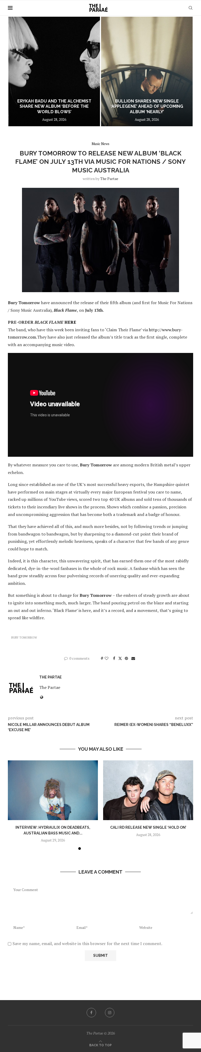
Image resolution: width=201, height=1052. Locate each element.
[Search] (190, 7)
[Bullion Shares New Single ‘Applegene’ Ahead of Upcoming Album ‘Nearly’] (147, 71)
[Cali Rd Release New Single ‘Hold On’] (148, 790)
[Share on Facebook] (114, 658)
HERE (70, 322)
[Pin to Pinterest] (126, 658)
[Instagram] (109, 1012)
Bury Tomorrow (24, 637)
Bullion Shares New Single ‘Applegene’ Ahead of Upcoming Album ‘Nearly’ (147, 107)
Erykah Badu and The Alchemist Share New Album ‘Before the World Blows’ (54, 107)
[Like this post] (106, 658)
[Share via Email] (133, 658)
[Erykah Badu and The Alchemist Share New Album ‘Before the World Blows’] (54, 71)
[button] (17, 71)
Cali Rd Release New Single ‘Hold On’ (148, 827)
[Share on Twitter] (120, 658)
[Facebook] (91, 1012)
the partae (109, 178)
